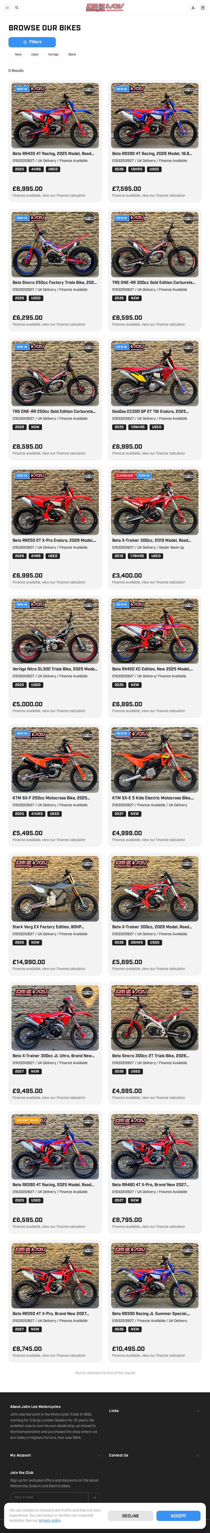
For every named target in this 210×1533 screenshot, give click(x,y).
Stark (72, 54)
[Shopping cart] (203, 8)
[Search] (17, 8)
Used (34, 54)
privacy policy (50, 1520)
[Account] (193, 8)
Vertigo (53, 54)
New (18, 54)
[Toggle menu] (7, 8)
